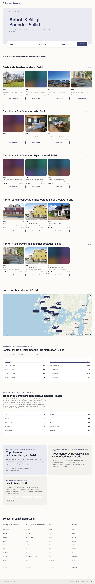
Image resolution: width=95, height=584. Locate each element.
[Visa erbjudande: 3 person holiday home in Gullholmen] (36, 167)
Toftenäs (28, 533)
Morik (73, 529)
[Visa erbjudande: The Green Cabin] (59, 123)
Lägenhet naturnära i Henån (55, 223)
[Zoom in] (90, 295)
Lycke (4, 541)
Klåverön (5, 537)
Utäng (73, 533)
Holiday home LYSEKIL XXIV (9, 91)
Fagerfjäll (5, 556)
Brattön (27, 545)
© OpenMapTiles (75, 334)
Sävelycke (5, 552)
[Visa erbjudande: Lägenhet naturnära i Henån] (59, 211)
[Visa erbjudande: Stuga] (81, 79)
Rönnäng (28, 529)
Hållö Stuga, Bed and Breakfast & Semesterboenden (11, 525)
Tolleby (50, 533)
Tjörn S (73, 560)
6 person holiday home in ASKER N (33, 91)
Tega (50, 556)
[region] (47, 315)
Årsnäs (4, 548)
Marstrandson (29, 537)
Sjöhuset (5, 223)
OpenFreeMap (69, 334)
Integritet (72, 581)
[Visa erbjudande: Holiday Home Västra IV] (36, 211)
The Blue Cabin (29, 135)
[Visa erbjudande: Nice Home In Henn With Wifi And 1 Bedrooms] (13, 167)
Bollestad (28, 560)
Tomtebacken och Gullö (31, 556)
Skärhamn (74, 524)
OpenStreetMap (86, 334)
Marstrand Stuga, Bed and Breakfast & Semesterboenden (35, 525)
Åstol (50, 524)
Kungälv (51, 537)
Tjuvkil (50, 541)
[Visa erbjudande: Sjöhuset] (13, 211)
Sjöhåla (4, 560)
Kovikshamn (74, 545)
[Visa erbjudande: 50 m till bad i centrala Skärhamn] (59, 79)
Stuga (72, 91)
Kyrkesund (51, 567)
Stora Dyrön (74, 537)
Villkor (77, 581)
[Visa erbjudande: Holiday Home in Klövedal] (13, 123)
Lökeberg (5, 545)
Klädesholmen (6, 529)
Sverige (14, 11)
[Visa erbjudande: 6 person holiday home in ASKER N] (36, 79)
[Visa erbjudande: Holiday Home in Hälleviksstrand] (59, 167)
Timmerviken (75, 556)
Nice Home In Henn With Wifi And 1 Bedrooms (14, 179)
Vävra (27, 552)
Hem (10, 11)
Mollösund (74, 567)
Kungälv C (5, 564)
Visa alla (89, 67)
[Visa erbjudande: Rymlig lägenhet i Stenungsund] (59, 255)
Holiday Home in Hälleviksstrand (56, 179)
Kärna (50, 545)
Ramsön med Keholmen (77, 564)
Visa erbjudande (13, 98)
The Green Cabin (52, 135)
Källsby (50, 548)
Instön (50, 564)
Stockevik (5, 533)
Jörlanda (74, 541)
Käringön (5, 567)
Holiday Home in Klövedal (9, 135)
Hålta (73, 552)
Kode (27, 548)
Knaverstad (51, 560)
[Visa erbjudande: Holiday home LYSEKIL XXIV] (13, 79)
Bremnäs (74, 548)
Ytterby (27, 564)
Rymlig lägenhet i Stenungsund (55, 267)
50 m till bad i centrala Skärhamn (56, 91)
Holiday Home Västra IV (31, 223)
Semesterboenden (12, 3)
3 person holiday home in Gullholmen (34, 179)
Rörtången (28, 541)
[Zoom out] (90, 298)
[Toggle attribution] (91, 334)
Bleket (50, 529)
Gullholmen (28, 567)
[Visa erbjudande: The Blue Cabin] (36, 123)
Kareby (50, 552)
